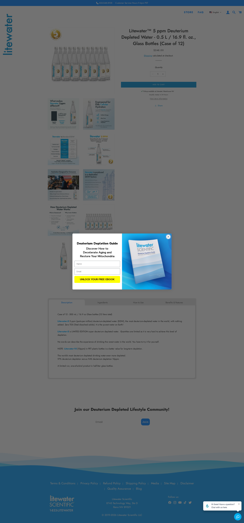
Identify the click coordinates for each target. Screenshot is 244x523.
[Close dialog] (168, 237)
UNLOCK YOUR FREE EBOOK (97, 279)
